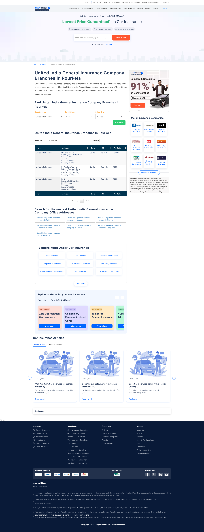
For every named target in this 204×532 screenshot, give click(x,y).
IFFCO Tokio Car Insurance (136, 163)
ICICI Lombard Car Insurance (161, 147)
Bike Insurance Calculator (77, 463)
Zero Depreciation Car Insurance (49, 315)
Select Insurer (40, 112)
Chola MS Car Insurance (149, 130)
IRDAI (35, 487)
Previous (75, 201)
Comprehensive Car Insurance (52, 272)
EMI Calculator (73, 443)
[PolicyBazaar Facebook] (147, 474)
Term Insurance (42, 437)
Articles (105, 430)
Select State (69, 112)
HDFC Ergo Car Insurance (149, 147)
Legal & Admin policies (145, 440)
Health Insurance (42, 443)
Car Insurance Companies (109, 272)
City (103, 148)
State (93, 148)
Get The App (97, 2)
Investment (40, 440)
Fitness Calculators (78, 433)
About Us (140, 430)
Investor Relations (143, 453)
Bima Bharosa (43, 487)
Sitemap (140, 433)
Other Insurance (42, 447)
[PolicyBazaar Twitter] (154, 474)
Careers (140, 437)
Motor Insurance (52, 256)
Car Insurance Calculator (80, 264)
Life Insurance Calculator (77, 450)
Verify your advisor (144, 450)
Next (87, 201)
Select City (99, 112)
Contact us (141, 447)
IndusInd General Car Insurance (149, 163)
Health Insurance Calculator (78, 453)
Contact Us (165, 2)
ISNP (138, 443)
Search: (96, 140)
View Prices (121, 37)
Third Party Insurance (108, 264)
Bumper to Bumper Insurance (102, 315)
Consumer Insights (109, 443)
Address (65, 148)
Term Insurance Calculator (78, 440)
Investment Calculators (79, 430)
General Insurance (43, 430)
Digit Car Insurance (161, 130)
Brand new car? (102, 44)
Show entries (46, 140)
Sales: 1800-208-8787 (112, 2)
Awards (105, 440)
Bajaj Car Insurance (136, 130)
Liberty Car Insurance (161, 163)
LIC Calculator (73, 447)
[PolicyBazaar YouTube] (166, 474)
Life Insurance (41, 433)
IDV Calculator (80, 272)
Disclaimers (39, 411)
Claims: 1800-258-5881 (150, 2)
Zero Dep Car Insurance (108, 256)
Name (39, 148)
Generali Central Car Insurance (136, 148)
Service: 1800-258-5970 (131, 2)
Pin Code (117, 148)
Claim (86, 2)
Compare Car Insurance (52, 264)
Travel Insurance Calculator (78, 456)
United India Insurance (44, 153)
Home (34, 64)
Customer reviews (109, 433)
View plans (50, 326)
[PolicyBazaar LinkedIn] (160, 474)
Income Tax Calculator (76, 437)
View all (80, 284)
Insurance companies (110, 437)
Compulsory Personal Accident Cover (75, 317)
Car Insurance (43, 64)
